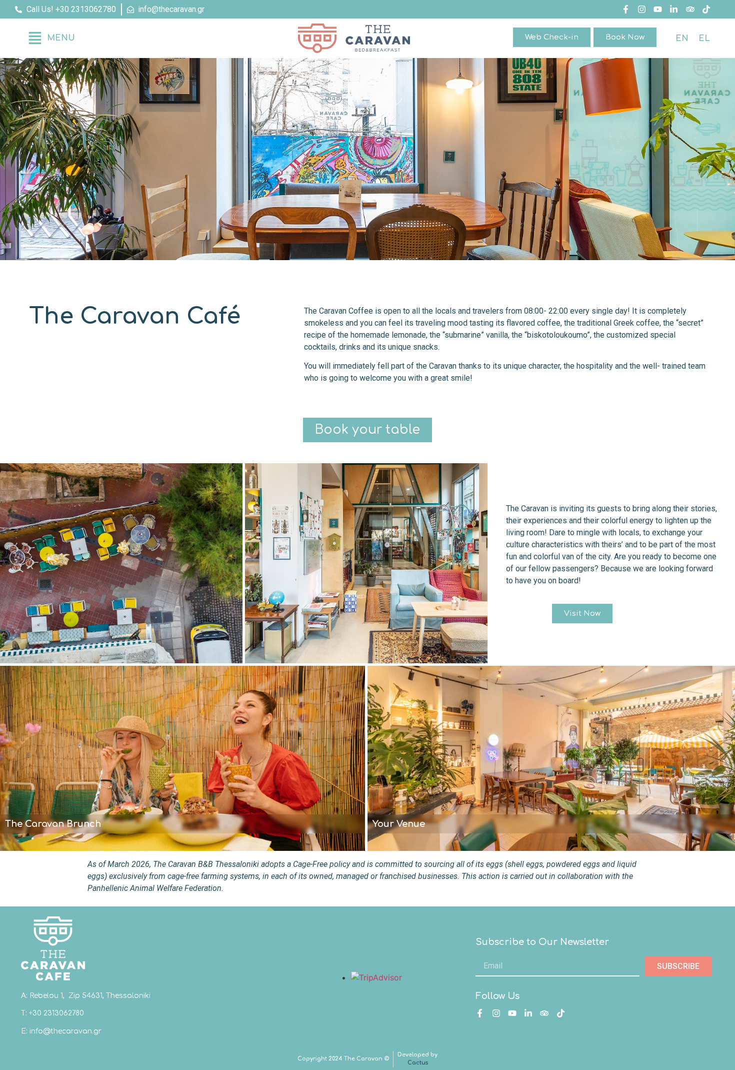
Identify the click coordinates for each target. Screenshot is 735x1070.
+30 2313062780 (56, 1013)
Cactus (418, 1062)
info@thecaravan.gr (66, 1031)
